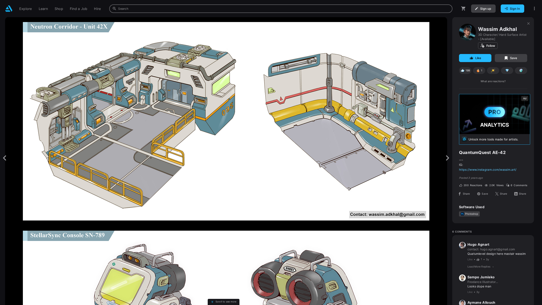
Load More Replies (478, 266)
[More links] (534, 8)
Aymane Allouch (481, 302)
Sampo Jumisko (481, 277)
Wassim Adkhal (497, 29)
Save (513, 58)
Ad (524, 98)
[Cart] (463, 8)
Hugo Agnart (478, 244)
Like (478, 58)
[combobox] (280, 8)
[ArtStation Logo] (8, 8)
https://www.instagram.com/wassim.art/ (487, 169)
